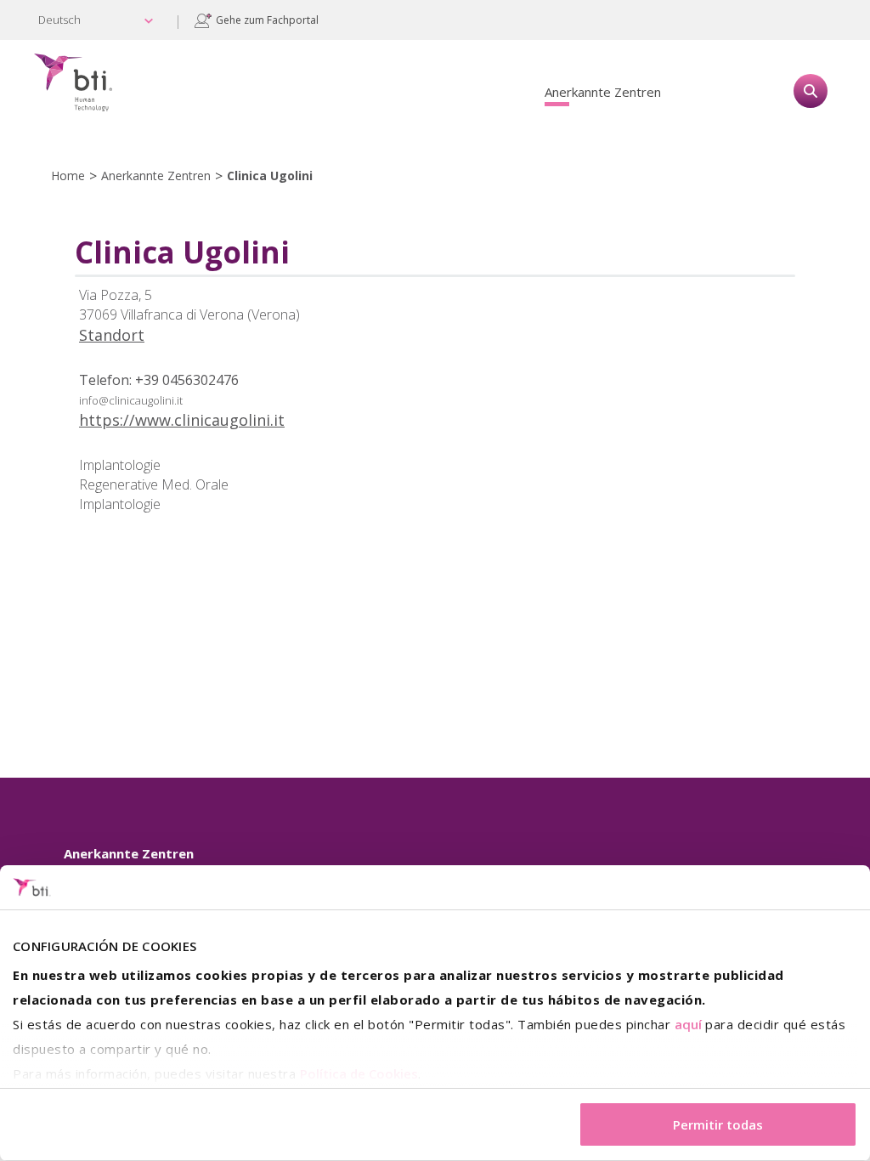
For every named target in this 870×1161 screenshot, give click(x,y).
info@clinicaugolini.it (131, 400)
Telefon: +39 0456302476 (159, 380)
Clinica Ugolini (270, 175)
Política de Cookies (359, 1073)
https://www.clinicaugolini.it (182, 420)
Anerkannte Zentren (603, 91)
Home (68, 175)
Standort (111, 335)
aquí (688, 1024)
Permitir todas (718, 1124)
